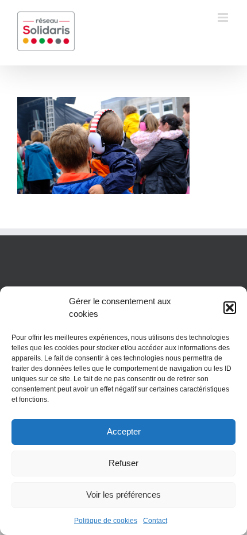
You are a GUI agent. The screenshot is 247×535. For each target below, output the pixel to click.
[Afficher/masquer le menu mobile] (224, 17)
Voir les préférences (123, 494)
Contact (155, 521)
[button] (230, 307)
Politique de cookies (105, 521)
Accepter (124, 431)
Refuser (123, 463)
